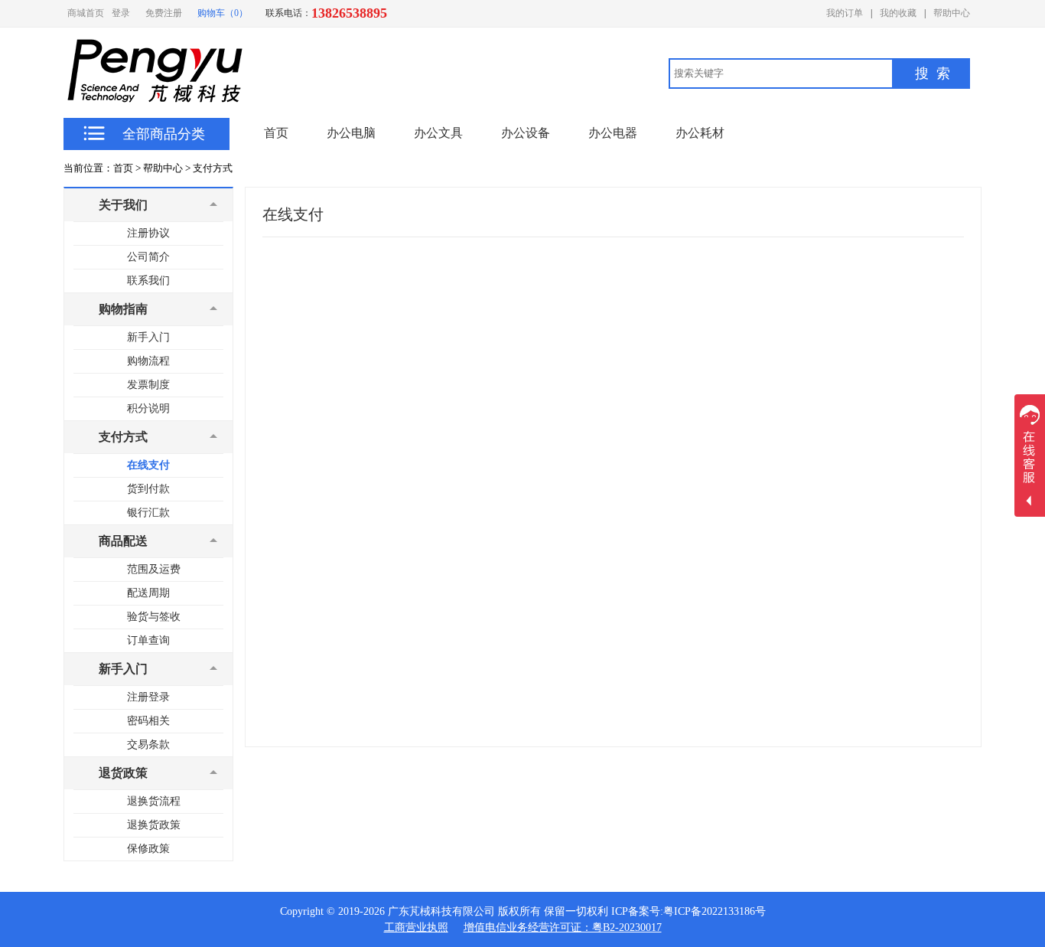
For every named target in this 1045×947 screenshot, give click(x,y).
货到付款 (148, 489)
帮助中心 (951, 13)
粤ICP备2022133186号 (714, 911)
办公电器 (612, 132)
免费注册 (163, 13)
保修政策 (148, 848)
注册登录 (148, 697)
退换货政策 (154, 825)
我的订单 (844, 13)
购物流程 (148, 361)
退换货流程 (154, 801)
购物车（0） (222, 13)
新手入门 (148, 337)
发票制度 (148, 384)
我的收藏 (898, 13)
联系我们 (148, 280)
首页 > (127, 168)
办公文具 (438, 132)
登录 (121, 13)
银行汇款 (148, 512)
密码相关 (148, 721)
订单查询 (148, 640)
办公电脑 (351, 132)
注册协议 (148, 233)
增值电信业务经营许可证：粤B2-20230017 (563, 927)
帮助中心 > (166, 168)
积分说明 (148, 408)
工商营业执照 (416, 927)
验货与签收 (154, 616)
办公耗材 (700, 132)
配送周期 (148, 593)
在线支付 (148, 465)
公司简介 (148, 257)
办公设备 (525, 132)
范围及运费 (154, 569)
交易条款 (148, 744)
